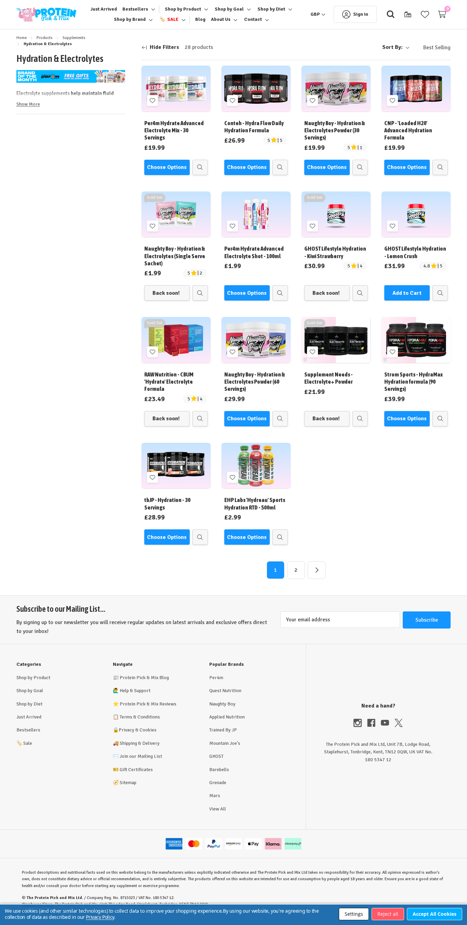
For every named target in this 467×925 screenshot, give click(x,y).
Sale (24, 743)
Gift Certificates (136, 769)
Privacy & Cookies (138, 730)
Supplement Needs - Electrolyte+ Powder (328, 378)
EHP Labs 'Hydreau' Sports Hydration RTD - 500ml (254, 504)
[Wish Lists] (424, 14)
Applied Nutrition (227, 717)
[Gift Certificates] (407, 14)
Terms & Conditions (140, 717)
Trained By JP (223, 730)
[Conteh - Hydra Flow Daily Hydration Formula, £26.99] (256, 88)
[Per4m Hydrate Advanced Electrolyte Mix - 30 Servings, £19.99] (176, 88)
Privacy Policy (100, 917)
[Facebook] (374, 723)
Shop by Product (33, 677)
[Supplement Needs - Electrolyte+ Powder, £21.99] (336, 339)
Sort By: (392, 47)
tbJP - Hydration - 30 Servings (167, 504)
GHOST (216, 756)
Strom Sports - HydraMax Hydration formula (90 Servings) (413, 382)
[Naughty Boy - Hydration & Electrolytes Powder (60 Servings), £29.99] (256, 339)
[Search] (390, 14)
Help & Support (135, 690)
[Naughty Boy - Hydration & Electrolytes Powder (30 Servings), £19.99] (336, 88)
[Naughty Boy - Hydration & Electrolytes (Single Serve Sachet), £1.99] (176, 214)
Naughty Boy (222, 704)
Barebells (219, 769)
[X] (399, 723)
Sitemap (128, 782)
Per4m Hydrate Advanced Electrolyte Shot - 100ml (254, 252)
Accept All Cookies (434, 914)
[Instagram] (360, 723)
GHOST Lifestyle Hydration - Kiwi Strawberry (335, 252)
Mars (214, 795)
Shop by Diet (29, 704)
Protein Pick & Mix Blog (144, 677)
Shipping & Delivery (140, 743)
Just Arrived (28, 717)
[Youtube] (388, 723)
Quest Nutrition (225, 690)
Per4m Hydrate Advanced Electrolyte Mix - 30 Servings (174, 130)
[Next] (316, 570)
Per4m (216, 677)
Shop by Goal (29, 690)
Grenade (217, 782)
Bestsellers (28, 730)
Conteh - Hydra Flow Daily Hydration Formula (254, 127)
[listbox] (431, 47)
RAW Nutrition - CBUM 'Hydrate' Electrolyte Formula (169, 382)
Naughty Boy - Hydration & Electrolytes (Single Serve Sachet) (174, 256)
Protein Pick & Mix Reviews (148, 704)
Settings (354, 914)
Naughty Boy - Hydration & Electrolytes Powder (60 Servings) (254, 382)
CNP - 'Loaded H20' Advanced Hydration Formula (408, 130)
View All (217, 809)
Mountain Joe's (224, 743)
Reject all (387, 914)
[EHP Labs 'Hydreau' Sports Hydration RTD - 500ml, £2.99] (256, 465)
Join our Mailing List (141, 756)
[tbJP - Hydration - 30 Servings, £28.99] (176, 465)
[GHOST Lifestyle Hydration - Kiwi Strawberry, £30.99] (336, 214)
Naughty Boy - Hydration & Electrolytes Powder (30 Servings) (334, 130)
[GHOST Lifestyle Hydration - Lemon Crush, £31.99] (416, 214)
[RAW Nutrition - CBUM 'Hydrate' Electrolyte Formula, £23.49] (176, 339)
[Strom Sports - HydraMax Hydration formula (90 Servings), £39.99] (416, 339)
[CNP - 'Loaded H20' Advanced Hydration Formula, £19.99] (416, 88)
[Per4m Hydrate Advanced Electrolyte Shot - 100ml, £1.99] (256, 214)
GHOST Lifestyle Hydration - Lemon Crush (415, 252)
